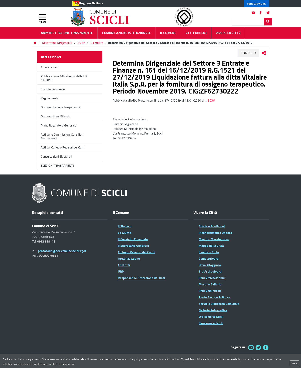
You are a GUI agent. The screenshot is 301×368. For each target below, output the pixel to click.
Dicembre (96, 42)
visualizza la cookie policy (61, 364)
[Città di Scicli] (80, 193)
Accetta (294, 363)
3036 (211, 100)
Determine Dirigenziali (57, 42)
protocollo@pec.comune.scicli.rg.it (62, 250)
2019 (81, 42)
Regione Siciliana (91, 3)
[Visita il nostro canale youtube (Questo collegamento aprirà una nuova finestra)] (253, 13)
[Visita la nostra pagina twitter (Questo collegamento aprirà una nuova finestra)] (268, 13)
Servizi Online (256, 4)
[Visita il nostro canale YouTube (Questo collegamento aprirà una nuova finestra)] (258, 347)
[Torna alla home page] (35, 42)
